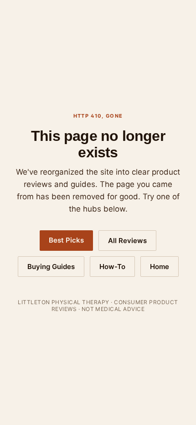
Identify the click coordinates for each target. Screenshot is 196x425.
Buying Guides (51, 266)
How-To (112, 266)
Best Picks (66, 240)
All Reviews (127, 240)
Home (159, 266)
